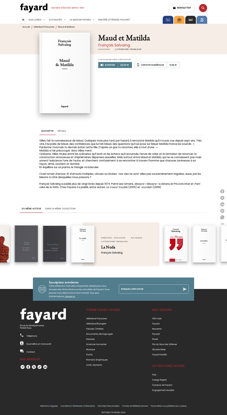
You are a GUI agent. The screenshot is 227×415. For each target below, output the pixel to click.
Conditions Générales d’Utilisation (77, 406)
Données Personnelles (108, 406)
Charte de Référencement (135, 406)
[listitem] (22, 367)
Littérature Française (44, 26)
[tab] (23, 20)
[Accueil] (34, 8)
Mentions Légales (49, 406)
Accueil (26, 26)
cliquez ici (70, 296)
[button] (182, 8)
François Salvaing (114, 45)
